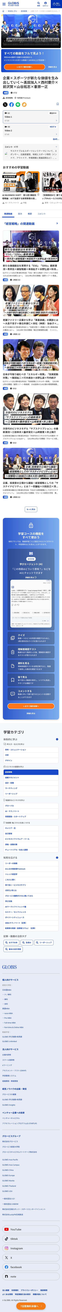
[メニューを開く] (4, 4)
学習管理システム (9, 1076)
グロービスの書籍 (9, 1094)
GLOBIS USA (7, 1191)
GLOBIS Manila (8, 1180)
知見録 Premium (23, 98)
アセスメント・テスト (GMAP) (14, 1070)
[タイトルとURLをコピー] (24, 104)
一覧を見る (31, 223)
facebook (16, 1267)
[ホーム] (3, 11)
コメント (42, 213)
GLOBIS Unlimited (9, 1041)
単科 (6, 999)
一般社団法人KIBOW (10, 1204)
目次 (20, 213)
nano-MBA (8, 1013)
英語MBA (6, 1008)
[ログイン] (45, 4)
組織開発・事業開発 (10, 1081)
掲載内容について (40, 1294)
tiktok (14, 1238)
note (13, 1276)
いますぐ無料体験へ (24, 67)
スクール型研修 (8, 1060)
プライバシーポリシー (29, 1290)
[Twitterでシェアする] (5, 104)
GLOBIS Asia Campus (10, 1165)
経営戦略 (24, 11)
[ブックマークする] (57, 104)
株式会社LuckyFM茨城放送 (12, 1214)
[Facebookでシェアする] (11, 104)
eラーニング (7, 1065)
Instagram (17, 1248)
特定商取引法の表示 (23, 1294)
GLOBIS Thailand (9, 1186)
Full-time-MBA (10, 1022)
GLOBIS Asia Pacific (10, 1159)
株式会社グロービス (10, 1141)
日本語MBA (6, 990)
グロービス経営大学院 (11, 1147)
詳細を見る (52, 67)
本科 (6, 1004)
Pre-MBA (8, 1018)
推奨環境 (43, 1290)
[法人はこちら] (56, 4)
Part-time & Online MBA (14, 1027)
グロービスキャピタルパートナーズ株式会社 (19, 1152)
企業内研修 (6, 1055)
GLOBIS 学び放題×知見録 (12, 1037)
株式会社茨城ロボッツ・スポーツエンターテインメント (24, 1209)
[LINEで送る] (18, 104)
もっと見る (31, 509)
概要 (30, 213)
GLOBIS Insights (8, 1105)
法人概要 (5, 1290)
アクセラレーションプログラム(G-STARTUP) (19, 1123)
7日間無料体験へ (29, 1306)
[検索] (39, 4)
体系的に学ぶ (12, 11)
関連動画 (8, 213)
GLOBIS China (8, 1170)
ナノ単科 (7, 994)
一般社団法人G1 (8, 1198)
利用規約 (15, 1290)
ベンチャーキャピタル (11, 1118)
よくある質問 (7, 1294)
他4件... (56, 139)
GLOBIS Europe (8, 1175)
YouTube (16, 1229)
